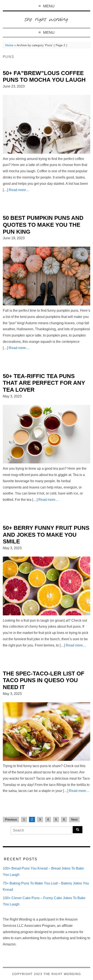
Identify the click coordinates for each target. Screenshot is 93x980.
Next (74, 819)
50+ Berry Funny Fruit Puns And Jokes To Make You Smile (46, 535)
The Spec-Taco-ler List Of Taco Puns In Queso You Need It (43, 680)
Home (9, 45)
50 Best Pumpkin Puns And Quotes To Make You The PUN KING (43, 225)
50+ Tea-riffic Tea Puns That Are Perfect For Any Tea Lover (44, 383)
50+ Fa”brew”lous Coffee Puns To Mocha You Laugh (44, 76)
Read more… (19, 190)
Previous (11, 819)
